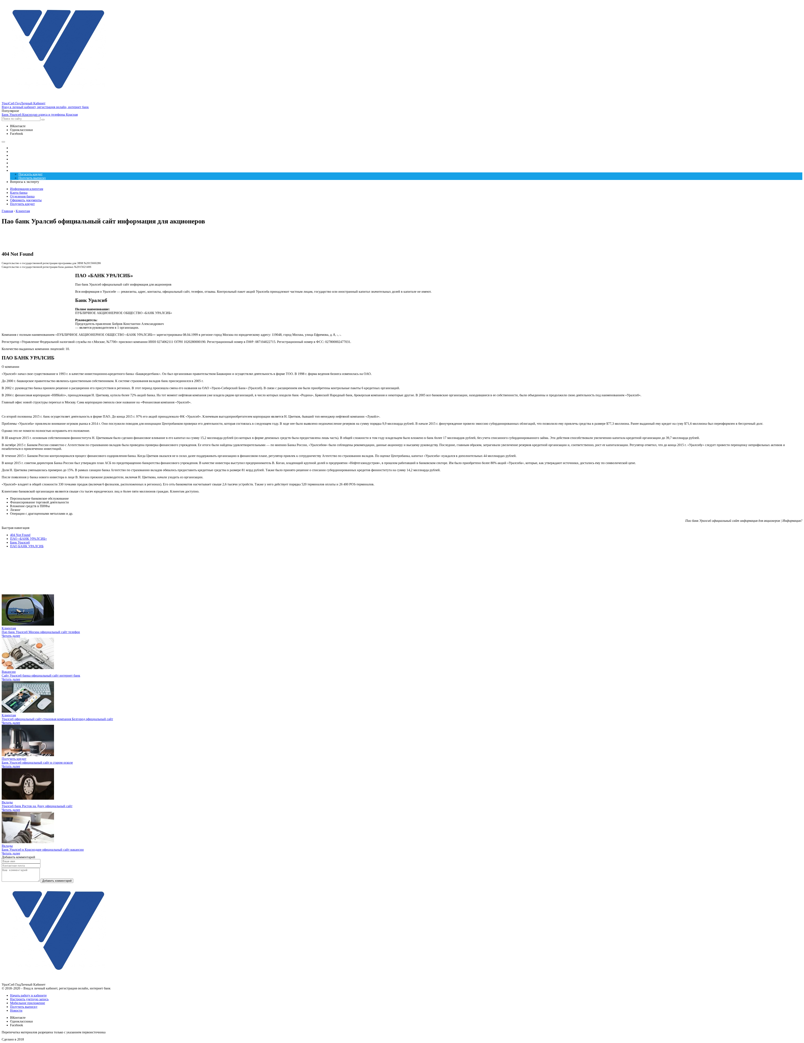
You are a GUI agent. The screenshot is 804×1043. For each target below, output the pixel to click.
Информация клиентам (26, 189)
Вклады (7, 802)
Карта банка (18, 192)
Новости (16, 1010)
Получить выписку (23, 1006)
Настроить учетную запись (29, 999)
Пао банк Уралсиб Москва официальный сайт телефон (41, 632)
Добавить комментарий (57, 880)
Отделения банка (22, 196)
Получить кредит (22, 204)
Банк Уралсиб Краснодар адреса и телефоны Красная (40, 114)
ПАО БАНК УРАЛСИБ (27, 546)
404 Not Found (20, 535)
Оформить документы (26, 200)
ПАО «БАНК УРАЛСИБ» (28, 538)
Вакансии (9, 672)
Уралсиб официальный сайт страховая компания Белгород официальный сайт (57, 719)
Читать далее (11, 636)
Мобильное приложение (27, 1003)
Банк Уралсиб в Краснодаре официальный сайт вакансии (43, 849)
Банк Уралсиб (20, 542)
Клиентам (9, 628)
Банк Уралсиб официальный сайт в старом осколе (37, 762)
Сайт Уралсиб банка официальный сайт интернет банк (41, 675)
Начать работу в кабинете (28, 995)
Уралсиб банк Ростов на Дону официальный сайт (37, 806)
